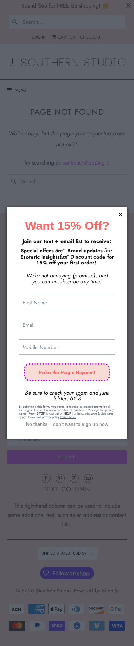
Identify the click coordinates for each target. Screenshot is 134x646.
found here (68, 417)
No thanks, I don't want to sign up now (67, 424)
